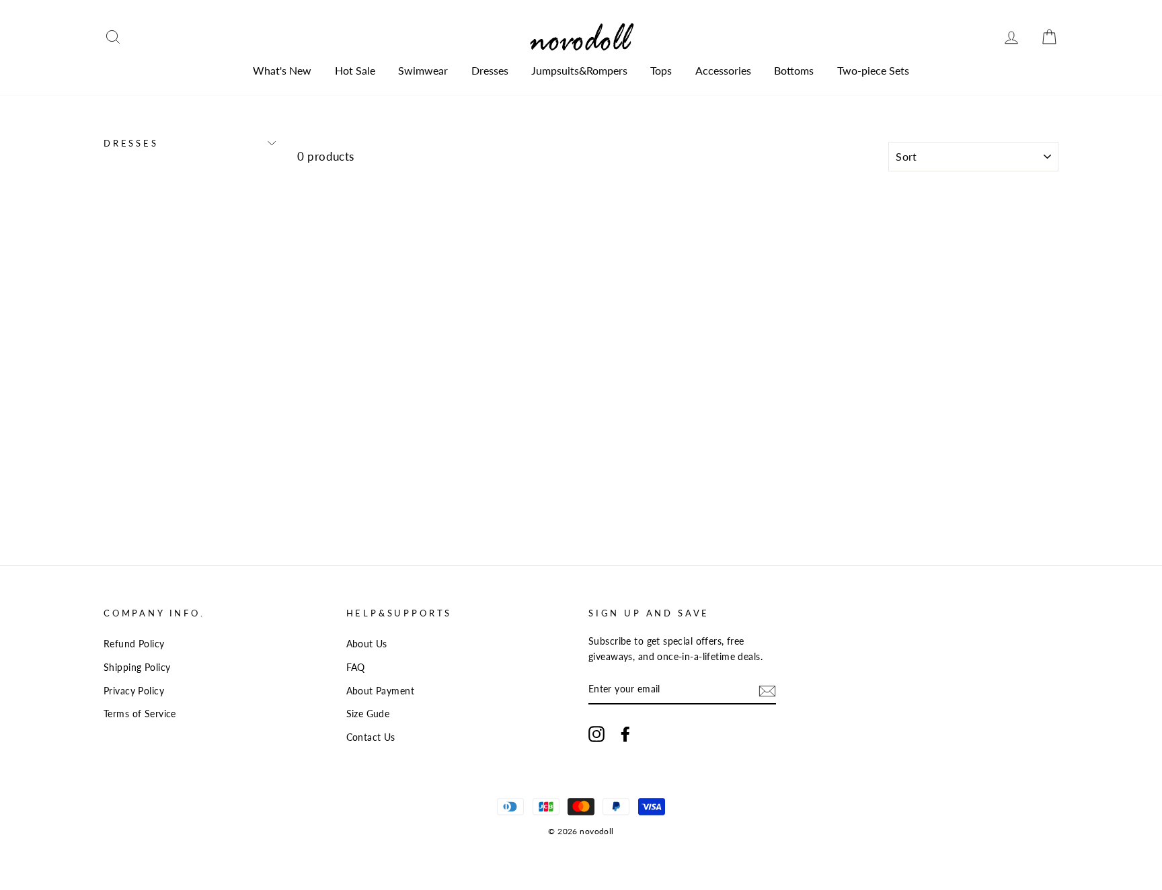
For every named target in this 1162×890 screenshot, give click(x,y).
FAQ (355, 667)
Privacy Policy (134, 690)
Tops (661, 70)
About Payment (380, 690)
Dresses (489, 70)
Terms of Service (140, 713)
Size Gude (368, 713)
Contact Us (370, 737)
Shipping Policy (137, 667)
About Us (366, 643)
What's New (282, 70)
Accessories (723, 70)
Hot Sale (355, 70)
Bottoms (794, 70)
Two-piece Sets (873, 70)
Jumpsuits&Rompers (579, 70)
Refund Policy (134, 643)
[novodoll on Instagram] (596, 733)
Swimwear (423, 70)
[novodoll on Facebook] (625, 733)
